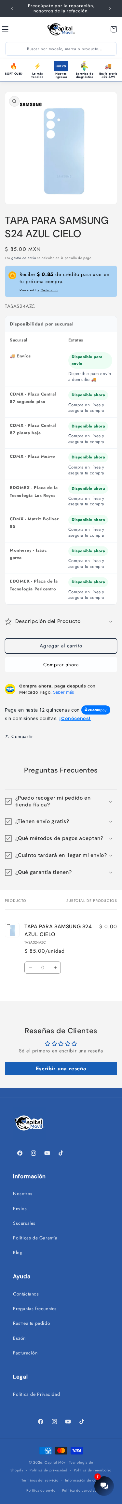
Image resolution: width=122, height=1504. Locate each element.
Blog (17, 1252)
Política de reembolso (93, 1470)
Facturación (25, 1353)
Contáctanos (26, 1294)
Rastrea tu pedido (31, 1323)
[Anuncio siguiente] (110, 8)
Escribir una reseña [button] (61, 1068)
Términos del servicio (40, 1480)
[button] (12, 29)
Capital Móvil (57, 1462)
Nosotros (23, 1193)
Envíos (20, 1208)
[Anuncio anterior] (12, 8)
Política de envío (41, 1490)
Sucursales (24, 1223)
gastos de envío (23, 257)
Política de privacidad (48, 1470)
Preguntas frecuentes (35, 1308)
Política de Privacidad (36, 1394)
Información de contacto (86, 1480)
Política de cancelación (82, 1490)
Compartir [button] (22, 736)
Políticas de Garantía (35, 1238)
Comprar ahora (61, 664)
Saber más (63, 692)
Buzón (19, 1338)
